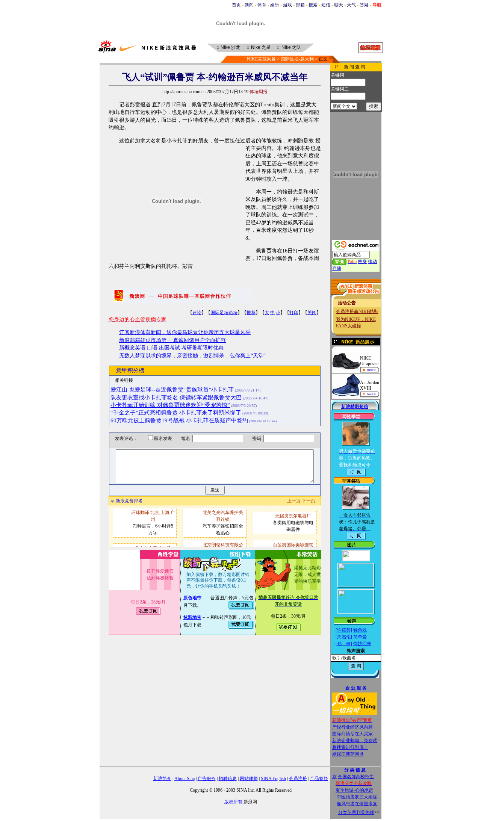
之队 (291, 47)
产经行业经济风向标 (352, 727)
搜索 (313, 5)
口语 (152, 348)
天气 (351, 5)
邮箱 (300, 5)
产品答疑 (319, 778)
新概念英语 (132, 348)
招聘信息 (228, 778)
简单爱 (360, 637)
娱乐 (274, 5)
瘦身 (362, 261)
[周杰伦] (344, 637)
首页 (236, 5)
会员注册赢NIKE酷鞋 (357, 311)
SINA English (273, 778)
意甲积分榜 (130, 370)
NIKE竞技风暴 (261, 59)
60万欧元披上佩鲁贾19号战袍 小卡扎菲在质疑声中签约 (179, 420)
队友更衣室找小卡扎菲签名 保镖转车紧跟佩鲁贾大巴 (176, 398)
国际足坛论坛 (223, 312)
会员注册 (298, 778)
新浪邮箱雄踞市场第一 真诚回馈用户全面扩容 (172, 340)
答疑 (364, 5)
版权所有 (233, 801)
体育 (261, 5)
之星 (261, 47)
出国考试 (169, 348)
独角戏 (360, 630)
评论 (196, 312)
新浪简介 (162, 778)
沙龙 (230, 47)
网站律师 (249, 778)
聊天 (338, 5)
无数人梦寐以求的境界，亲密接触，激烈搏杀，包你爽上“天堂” (192, 355)
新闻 (249, 5)
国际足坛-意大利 (297, 59)
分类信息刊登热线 (356, 812)
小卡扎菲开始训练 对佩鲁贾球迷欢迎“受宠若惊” (170, 405)
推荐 (251, 312)
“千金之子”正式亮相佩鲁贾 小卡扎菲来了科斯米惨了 (175, 413)
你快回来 (362, 643)
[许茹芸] (344, 630)
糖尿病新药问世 (348, 754)
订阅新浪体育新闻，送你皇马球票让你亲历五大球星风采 (185, 332)
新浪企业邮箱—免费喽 (354, 740)
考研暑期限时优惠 (203, 348)
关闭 (311, 312)
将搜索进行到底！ (350, 747)
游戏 (287, 5)
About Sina (184, 778)
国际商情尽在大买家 (352, 733)
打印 (293, 312)
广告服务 (207, 778)
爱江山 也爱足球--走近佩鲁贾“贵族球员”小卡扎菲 (172, 390)
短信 (325, 5)
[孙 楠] (344, 643)
